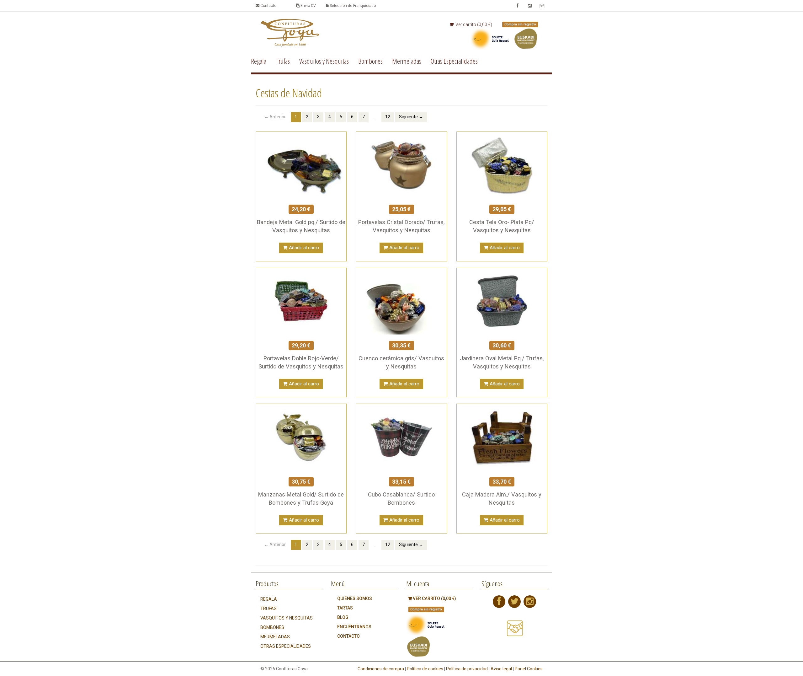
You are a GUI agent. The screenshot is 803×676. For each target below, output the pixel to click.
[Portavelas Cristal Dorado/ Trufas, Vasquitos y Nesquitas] (401, 164)
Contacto (267, 5)
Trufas (283, 61)
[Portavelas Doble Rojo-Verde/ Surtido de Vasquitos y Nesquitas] (301, 300)
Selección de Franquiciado (352, 5)
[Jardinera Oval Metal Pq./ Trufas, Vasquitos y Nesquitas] (502, 300)
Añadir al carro (304, 247)
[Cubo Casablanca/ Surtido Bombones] (401, 436)
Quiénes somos (354, 598)
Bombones (370, 61)
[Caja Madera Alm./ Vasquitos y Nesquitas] (502, 436)
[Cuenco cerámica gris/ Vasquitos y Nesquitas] (401, 300)
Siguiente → (411, 116)
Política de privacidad (467, 668)
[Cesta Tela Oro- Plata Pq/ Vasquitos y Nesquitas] (502, 164)
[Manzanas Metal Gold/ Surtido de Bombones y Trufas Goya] (301, 436)
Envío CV (308, 5)
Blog (342, 617)
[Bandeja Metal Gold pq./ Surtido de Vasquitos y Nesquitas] (301, 164)
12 (387, 116)
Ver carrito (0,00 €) (473, 24)
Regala (258, 61)
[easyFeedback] (514, 631)
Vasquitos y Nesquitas (324, 61)
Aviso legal (501, 668)
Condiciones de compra (381, 668)
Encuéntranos (354, 626)
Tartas (345, 607)
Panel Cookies (529, 668)
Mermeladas (406, 61)
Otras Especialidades (454, 61)
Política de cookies (425, 668)
